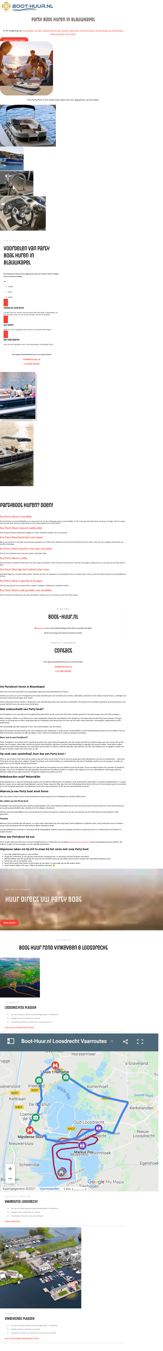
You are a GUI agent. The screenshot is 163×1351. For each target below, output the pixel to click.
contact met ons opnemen (78, 842)
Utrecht (65, 30)
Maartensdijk (57, 34)
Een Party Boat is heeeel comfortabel (21, 528)
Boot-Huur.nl (41, 628)
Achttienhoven (87, 30)
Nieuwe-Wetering (51, 30)
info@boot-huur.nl (31, 359)
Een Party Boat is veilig (13, 558)
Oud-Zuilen (70, 34)
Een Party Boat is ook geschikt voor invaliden (26, 590)
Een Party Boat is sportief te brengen (21, 580)
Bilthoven (74, 30)
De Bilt (38, 30)
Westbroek (117, 30)
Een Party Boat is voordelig (15, 516)
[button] (63, 516)
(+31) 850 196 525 (32, 363)
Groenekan (28, 30)
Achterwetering (103, 30)
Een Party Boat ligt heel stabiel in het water (25, 569)
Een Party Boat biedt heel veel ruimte (21, 537)
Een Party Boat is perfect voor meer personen (26, 548)
